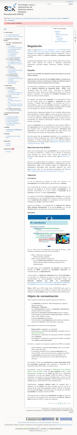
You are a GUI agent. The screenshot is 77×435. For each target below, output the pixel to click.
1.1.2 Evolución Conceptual (15, 47)
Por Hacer (8, 151)
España (58, 33)
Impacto (8, 145)
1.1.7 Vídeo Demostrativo (14, 57)
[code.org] (57, 419)
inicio (11, 18)
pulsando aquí (53, 140)
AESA (31, 138)
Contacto (8, 143)
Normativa (59, 40)
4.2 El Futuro (9, 131)
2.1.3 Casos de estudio (14, 94)
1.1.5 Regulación (12, 54)
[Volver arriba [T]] (75, 40)
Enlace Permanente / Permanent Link (27, 422)
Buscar (71, 4)
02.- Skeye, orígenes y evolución (14, 36)
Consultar (32, 169)
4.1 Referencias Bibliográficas (14, 129)
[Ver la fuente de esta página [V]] (75, 31)
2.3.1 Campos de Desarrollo (15, 110)
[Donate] (27, 428)
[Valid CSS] (50, 428)
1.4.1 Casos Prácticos (13, 76)
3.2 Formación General (12, 118)
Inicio (5, 29)
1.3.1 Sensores (11, 68)
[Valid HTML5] (42, 428)
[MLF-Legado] (34, 419)
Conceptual (60, 38)
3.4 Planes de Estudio (11, 121)
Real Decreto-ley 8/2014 (62, 34)
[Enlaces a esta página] (75, 34)
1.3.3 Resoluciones (13, 73)
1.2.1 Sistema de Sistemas (14, 60)
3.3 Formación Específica (12, 120)
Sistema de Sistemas (37, 333)
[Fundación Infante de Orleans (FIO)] (48, 419)
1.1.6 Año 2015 (11, 55)
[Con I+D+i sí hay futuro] (66, 419)
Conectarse (70, 1)
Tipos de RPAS (37, 371)
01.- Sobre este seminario (12, 35)
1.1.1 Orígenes (11, 46)
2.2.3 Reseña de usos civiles (15, 104)
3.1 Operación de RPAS (12, 117)
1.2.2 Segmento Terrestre (14, 62)
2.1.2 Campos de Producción (15, 92)
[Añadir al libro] (75, 37)
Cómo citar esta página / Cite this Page (49, 422)
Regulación (66, 18)
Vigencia (58, 36)
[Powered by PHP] (34, 428)
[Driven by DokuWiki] (58, 428)
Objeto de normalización (61, 41)
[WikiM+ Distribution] (45, 430)
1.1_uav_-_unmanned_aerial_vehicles (51, 18)
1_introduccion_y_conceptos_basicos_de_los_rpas (27, 18)
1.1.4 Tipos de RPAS (13, 52)
